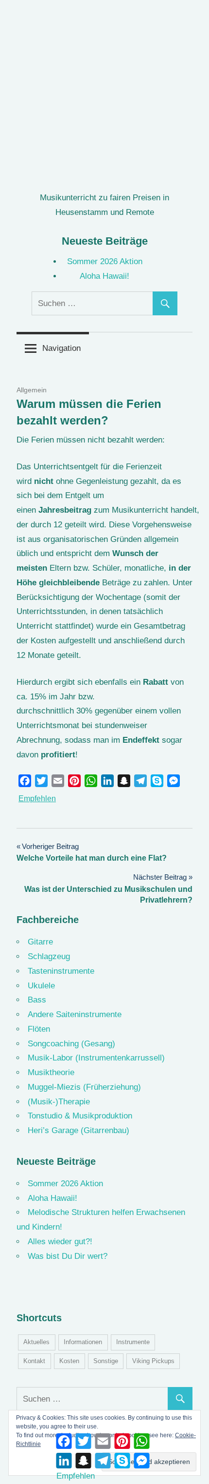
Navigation (61, 348)
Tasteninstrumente (61, 971)
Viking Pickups (153, 1361)
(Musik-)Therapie (59, 1101)
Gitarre (40, 941)
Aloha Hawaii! (104, 276)
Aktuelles (36, 1342)
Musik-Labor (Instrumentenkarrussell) (96, 1057)
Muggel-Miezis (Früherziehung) (84, 1087)
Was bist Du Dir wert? (67, 1256)
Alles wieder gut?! (60, 1241)
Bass (37, 999)
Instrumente (133, 1342)
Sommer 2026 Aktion (104, 261)
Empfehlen (37, 798)
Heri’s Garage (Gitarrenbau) (78, 1130)
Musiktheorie (51, 1072)
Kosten (69, 1361)
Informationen (83, 1342)
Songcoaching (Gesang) (71, 1043)
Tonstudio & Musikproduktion (80, 1115)
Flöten (39, 1029)
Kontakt (34, 1361)
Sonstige (105, 1361)
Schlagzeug (49, 956)
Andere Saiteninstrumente (75, 1014)
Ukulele (41, 985)
